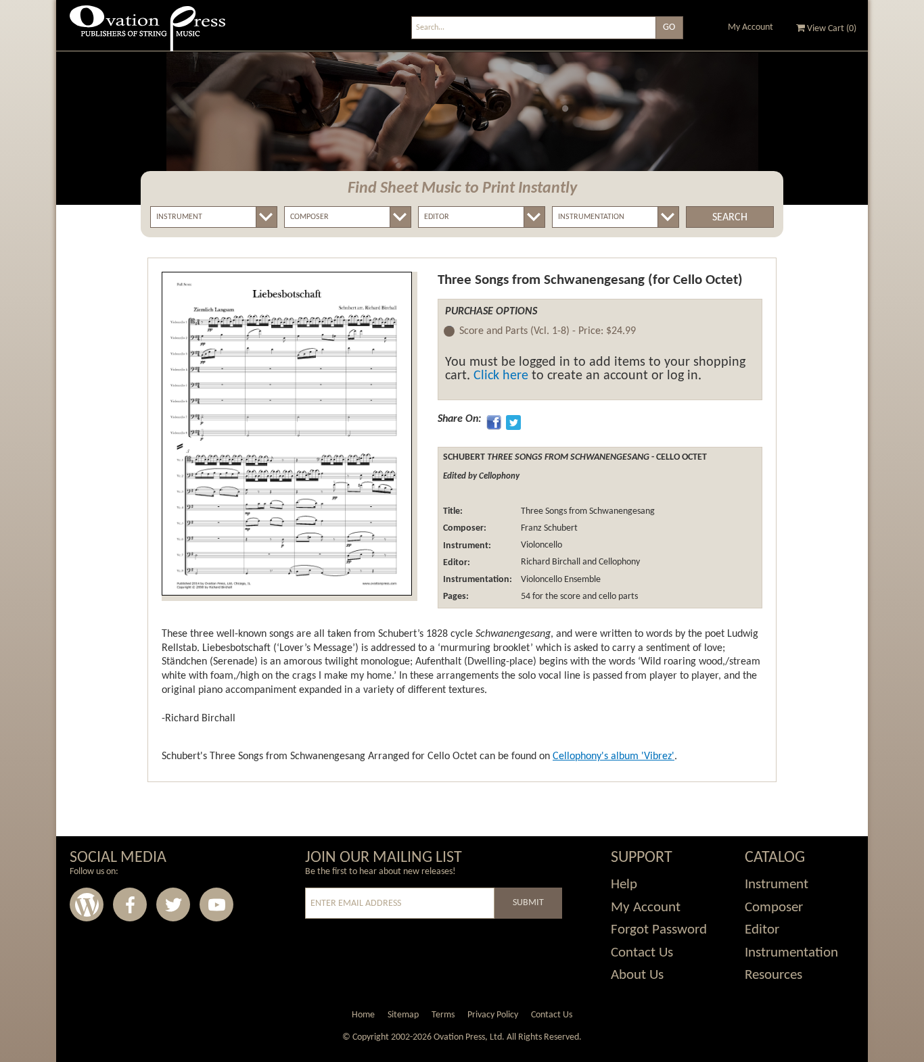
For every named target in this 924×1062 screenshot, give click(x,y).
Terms (443, 1015)
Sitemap (403, 1015)
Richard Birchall (549, 563)
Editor (762, 930)
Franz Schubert (548, 528)
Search (729, 217)
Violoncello (540, 546)
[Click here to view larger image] (287, 434)
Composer (774, 907)
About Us (637, 975)
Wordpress (86, 904)
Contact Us (642, 953)
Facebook (130, 904)
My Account (750, 27)
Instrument (776, 884)
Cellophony (619, 563)
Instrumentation (791, 953)
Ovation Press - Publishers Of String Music (147, 33)
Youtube (216, 904)
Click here (500, 376)
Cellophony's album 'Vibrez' (613, 756)
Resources (773, 975)
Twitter (173, 904)
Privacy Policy (492, 1015)
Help (624, 884)
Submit (528, 903)
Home (363, 1015)
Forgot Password (659, 930)
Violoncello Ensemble (560, 580)
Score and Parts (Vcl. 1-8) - (547, 331)
